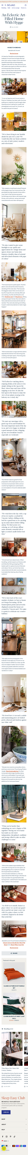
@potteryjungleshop (12, 771)
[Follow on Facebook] (3, 1137)
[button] (4, 1148)
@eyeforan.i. (19, 297)
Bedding (4, 8)
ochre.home (14, 53)
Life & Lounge (15, 8)
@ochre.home (14, 948)
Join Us (6, 1112)
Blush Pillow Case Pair (17, 945)
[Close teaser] (6, 1146)
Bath (9, 8)
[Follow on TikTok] (14, 1137)
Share (15, 953)
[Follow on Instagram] (7, 1137)
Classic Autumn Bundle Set (11, 943)
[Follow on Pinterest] (10, 1137)
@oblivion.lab (9, 297)
